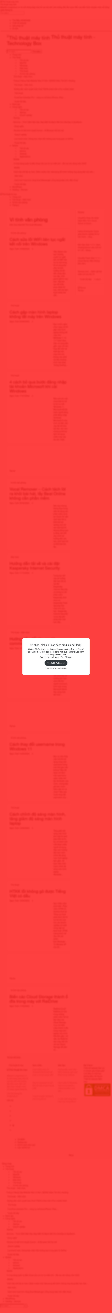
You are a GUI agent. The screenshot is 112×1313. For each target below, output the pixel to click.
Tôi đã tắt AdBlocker (56, 663)
